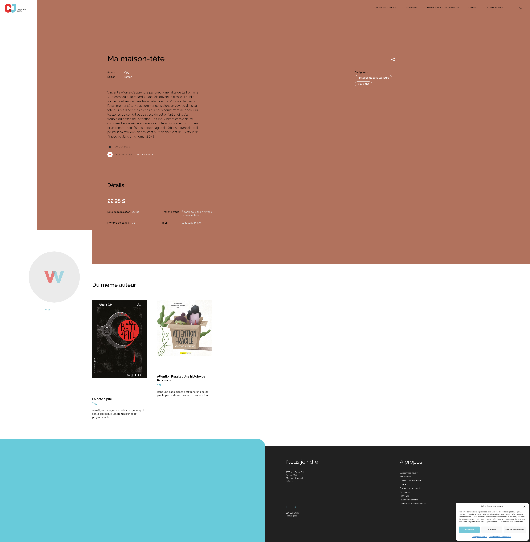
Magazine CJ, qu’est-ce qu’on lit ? (443, 8)
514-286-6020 (292, 513)
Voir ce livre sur (134, 154)
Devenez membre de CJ (411, 488)
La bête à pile (102, 399)
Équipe (403, 484)
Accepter (469, 529)
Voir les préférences (514, 529)
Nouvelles (404, 496)
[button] (524, 506)
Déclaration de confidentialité (500, 537)
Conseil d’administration (410, 480)
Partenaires (405, 492)
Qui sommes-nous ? (495, 8)
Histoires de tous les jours (373, 77)
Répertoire (411, 8)
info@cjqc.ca (291, 516)
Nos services (405, 477)
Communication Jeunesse (15, 8)
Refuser (492, 529)
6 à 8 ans (363, 83)
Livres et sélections (386, 8)
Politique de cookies (479, 537)
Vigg (126, 72)
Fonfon (128, 76)
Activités (471, 8)
